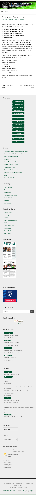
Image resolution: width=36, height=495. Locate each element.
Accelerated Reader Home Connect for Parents (16, 151)
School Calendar (18, 113)
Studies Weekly (8, 197)
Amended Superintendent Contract (13, 154)
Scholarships (18, 136)
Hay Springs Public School (9, 490)
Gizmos (6, 217)
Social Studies (7, 233)
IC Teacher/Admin (18, 104)
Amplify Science (8, 187)
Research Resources (18, 127)
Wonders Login (8, 203)
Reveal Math (7, 228)
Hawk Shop (18, 130)
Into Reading (7, 192)
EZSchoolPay (7, 159)
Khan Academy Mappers (10, 220)
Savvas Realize (8, 231)
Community (17, 19)
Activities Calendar (18, 107)
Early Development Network (11, 156)
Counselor (18, 133)
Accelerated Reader (18, 139)
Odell (5, 223)
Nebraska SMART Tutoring (11, 164)
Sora (5, 175)
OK (31, 311)
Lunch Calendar (18, 110)
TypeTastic (7, 200)
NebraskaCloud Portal (9, 167)
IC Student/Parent (18, 101)
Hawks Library (18, 124)
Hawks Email (18, 121)
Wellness (18, 142)
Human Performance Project (11, 162)
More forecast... (6, 469)
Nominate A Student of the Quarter (12, 170)
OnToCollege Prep (9, 225)
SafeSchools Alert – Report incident (13, 172)
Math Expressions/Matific (10, 195)
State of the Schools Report (11, 177)
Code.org (6, 189)
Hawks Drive (18, 119)
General (22, 19)
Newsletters (18, 116)
